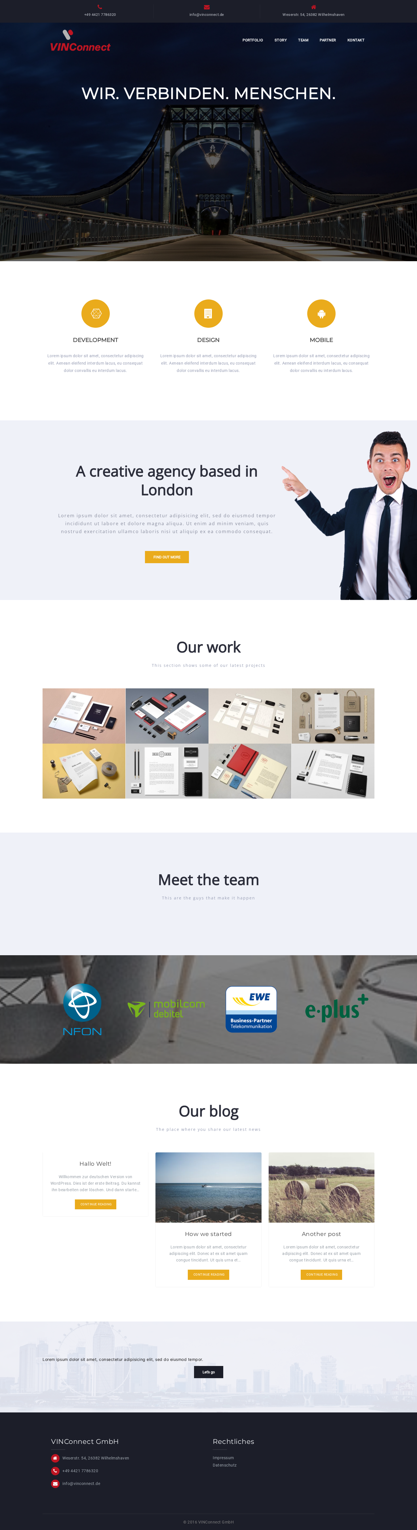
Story (281, 40)
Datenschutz (225, 1465)
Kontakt (356, 40)
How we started (208, 1234)
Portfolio (253, 40)
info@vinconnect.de (206, 14)
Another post (321, 1234)
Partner (328, 40)
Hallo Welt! (95, 1163)
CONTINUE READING (96, 1204)
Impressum (223, 1457)
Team (303, 40)
